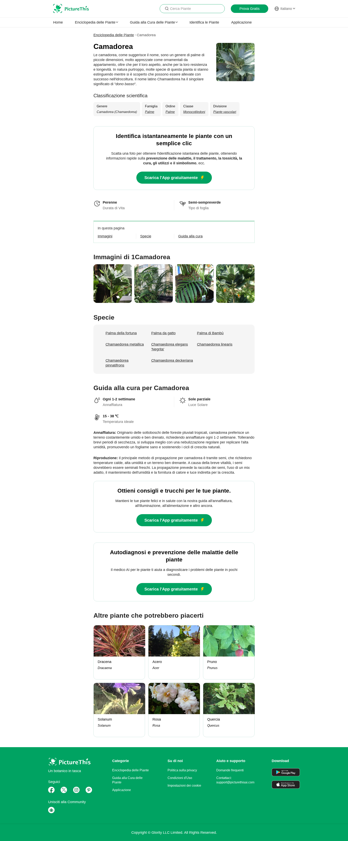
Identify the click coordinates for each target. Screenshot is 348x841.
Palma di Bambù (210, 333)
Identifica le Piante (204, 22)
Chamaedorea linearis (214, 344)
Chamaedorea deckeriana (172, 360)
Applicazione (241, 22)
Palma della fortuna (121, 333)
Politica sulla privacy (182, 770)
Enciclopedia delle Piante (113, 35)
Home (58, 22)
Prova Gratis (249, 9)
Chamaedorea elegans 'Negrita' (169, 346)
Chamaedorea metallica (125, 344)
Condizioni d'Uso (180, 778)
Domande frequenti (230, 770)
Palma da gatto (163, 333)
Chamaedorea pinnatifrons (117, 362)
